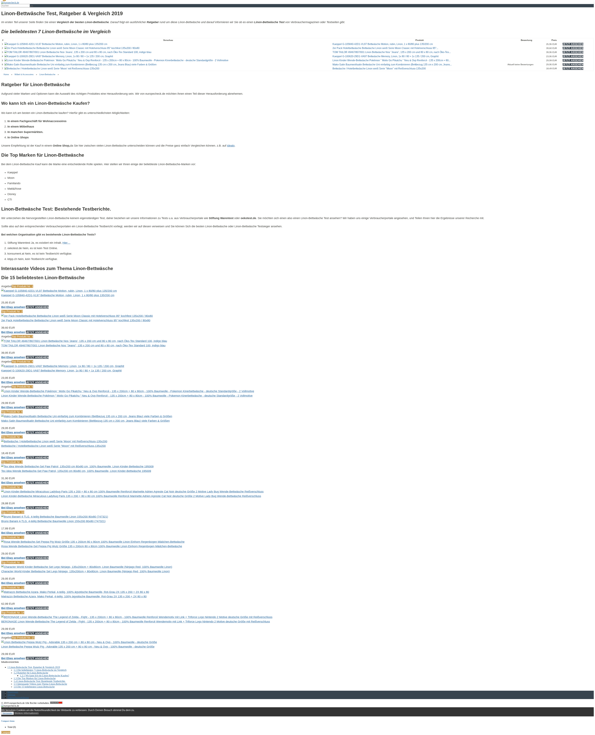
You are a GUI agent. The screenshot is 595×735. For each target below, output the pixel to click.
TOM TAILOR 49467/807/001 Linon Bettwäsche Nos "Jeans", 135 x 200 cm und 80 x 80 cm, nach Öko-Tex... (392, 52)
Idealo (231, 145)
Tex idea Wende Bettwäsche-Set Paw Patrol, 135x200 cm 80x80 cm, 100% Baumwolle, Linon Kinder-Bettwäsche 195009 (76, 471)
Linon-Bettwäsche (47, 74)
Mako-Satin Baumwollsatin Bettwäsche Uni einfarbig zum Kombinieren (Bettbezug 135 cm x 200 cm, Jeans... (392, 64)
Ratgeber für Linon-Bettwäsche (31, 672)
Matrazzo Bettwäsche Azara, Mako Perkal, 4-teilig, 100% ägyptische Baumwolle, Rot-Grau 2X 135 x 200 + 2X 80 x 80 (74, 596)
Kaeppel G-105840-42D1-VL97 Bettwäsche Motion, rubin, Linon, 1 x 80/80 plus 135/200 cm (383, 44)
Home (6, 74)
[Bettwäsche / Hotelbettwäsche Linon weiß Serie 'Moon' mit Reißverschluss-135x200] (51, 68)
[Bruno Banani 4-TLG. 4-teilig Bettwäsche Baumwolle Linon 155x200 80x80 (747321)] (54, 516)
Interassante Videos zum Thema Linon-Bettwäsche (40, 684)
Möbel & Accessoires (24, 74)
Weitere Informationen (26, 713)
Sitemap (11, 694)
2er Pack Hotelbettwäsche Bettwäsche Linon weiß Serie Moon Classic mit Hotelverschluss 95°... (385, 48)
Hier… (66, 242)
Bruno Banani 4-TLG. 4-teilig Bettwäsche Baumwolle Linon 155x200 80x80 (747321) (53, 521)
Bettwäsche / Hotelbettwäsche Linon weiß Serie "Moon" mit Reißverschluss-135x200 (379, 68)
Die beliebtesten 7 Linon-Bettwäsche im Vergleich (40, 670)
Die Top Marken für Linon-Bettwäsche (35, 678)
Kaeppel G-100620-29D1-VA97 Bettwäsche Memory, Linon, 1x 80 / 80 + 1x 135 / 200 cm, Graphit (386, 56)
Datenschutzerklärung (18, 697)
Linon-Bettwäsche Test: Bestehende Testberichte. (40, 681)
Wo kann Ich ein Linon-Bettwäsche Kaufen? (44, 675)
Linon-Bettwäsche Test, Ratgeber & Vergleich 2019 (33, 667)
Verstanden (7, 713)
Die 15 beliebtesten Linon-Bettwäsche (34, 686)
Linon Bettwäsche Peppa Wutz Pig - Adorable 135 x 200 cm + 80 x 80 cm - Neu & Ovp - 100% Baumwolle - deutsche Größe (77, 646)
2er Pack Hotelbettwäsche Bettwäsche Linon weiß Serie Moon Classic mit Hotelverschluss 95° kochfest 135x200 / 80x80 (75, 320)
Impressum (12, 692)
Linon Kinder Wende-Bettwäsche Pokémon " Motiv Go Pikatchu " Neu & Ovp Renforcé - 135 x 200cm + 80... (391, 60)
